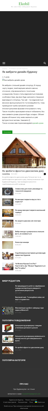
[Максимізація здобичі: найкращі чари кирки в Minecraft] (7, 310)
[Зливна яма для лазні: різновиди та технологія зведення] (7, 191)
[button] (3, 63)
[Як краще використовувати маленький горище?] (7, 213)
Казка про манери (22, 242)
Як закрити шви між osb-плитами (28, 221)
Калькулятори (22, 402)
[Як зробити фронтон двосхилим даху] (24, 152)
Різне (31, 402)
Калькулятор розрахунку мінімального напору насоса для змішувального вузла (30, 338)
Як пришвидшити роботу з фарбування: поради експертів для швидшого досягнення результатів (30, 288)
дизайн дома (38, 123)
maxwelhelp (6, 174)
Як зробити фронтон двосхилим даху (23, 171)
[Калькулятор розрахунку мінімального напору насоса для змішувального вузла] (7, 339)
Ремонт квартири (31, 400)
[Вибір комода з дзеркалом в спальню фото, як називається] (7, 234)
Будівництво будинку (16, 400)
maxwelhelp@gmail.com (31, 394)
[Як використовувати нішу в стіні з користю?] (7, 202)
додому (4, 68)
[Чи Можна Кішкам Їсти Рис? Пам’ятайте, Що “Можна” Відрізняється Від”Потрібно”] (7, 266)
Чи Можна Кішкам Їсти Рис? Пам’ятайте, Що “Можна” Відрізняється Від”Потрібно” (30, 266)
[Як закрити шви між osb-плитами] (7, 224)
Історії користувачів (9, 402)
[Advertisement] (24, 35)
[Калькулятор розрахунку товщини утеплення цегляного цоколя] (7, 328)
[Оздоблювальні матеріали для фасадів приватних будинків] (7, 256)
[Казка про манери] (7, 245)
